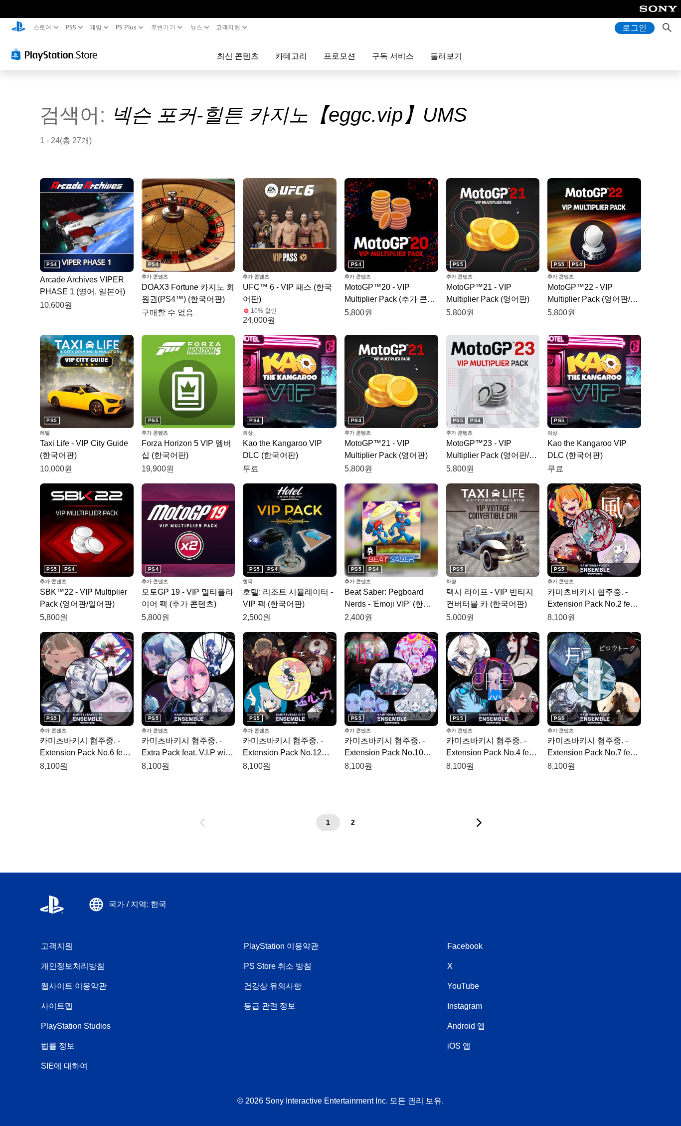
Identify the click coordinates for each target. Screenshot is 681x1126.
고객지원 (228, 27)
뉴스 (196, 27)
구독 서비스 (393, 56)
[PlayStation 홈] (18, 27)
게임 (96, 27)
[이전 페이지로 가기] (202, 823)
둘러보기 (446, 56)
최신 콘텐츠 (238, 56)
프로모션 (339, 56)
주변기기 (163, 27)
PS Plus (126, 27)
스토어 (42, 27)
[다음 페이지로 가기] (479, 823)
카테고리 (291, 56)
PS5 (71, 27)
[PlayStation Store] (57, 54)
